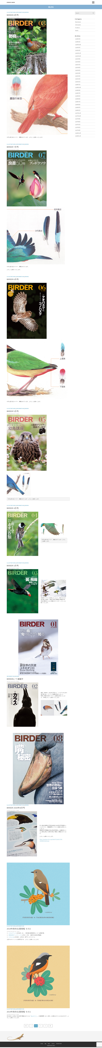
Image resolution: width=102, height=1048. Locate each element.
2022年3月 (77, 47)
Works (27, 12)
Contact (53, 1043)
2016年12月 (78, 133)
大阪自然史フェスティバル (15, 935)
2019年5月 (77, 96)
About (49, 1043)
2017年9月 (77, 119)
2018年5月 (77, 107)
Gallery (41, 1043)
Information (20, 12)
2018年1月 (77, 110)
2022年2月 (77, 50)
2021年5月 (77, 70)
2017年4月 (77, 130)
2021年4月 (77, 73)
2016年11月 (78, 136)
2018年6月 (77, 104)
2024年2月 (77, 41)
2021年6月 (77, 67)
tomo (17, 17)
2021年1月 (77, 81)
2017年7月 (77, 124)
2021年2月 (77, 79)
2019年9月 (77, 90)
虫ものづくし (34, 1016)
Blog (45, 1043)
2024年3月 (77, 39)
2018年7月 (77, 101)
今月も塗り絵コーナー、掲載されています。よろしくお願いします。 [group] (24, 499)
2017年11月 (78, 113)
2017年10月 (78, 116)
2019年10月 (78, 87)
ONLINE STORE (59, 1043)
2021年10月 (78, 56)
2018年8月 (77, 99)
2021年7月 (77, 64)
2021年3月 (77, 76)
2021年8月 (77, 61)
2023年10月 (78, 44)
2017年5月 (77, 127)
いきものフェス (12, 933)
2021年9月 (77, 59)
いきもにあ (11, 937)
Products (77, 27)
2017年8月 (77, 121)
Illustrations (11, 12)
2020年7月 (77, 84)
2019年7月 (77, 93)
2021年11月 (78, 53)
